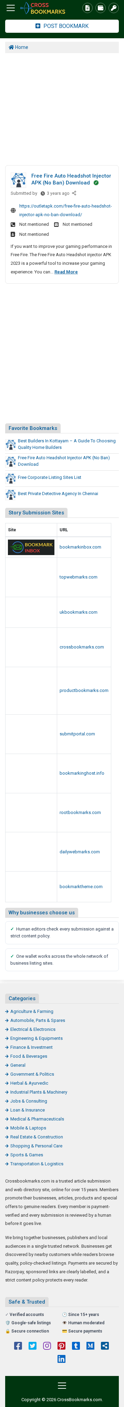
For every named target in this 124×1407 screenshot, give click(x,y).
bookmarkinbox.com (80, 547)
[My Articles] (87, 8)
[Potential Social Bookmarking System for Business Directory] (31, 887)
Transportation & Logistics (36, 1163)
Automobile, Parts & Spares (37, 1020)
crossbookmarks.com (82, 647)
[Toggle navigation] (10, 8)
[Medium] (90, 1347)
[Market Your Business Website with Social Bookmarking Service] (31, 773)
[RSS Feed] (105, 1347)
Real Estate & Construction (36, 1136)
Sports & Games (26, 1154)
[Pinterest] (61, 1347)
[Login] (113, 8)
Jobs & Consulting (28, 1101)
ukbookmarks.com (78, 612)
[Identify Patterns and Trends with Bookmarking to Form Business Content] (43, 8)
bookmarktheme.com (81, 886)
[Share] (75, 193)
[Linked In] (61, 1360)
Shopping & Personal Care (36, 1145)
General (17, 1065)
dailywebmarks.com (80, 851)
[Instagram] (47, 1347)
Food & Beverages (28, 1056)
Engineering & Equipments (36, 1038)
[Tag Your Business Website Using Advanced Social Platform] (31, 547)
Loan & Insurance (27, 1110)
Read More (66, 271)
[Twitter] (33, 1347)
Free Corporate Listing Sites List (49, 477)
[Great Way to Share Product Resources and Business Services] (31, 612)
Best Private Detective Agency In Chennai (58, 493)
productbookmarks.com (84, 690)
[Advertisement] (62, 108)
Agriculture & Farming (31, 1011)
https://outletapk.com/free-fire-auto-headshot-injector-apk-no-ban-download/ (65, 210)
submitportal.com (77, 733)
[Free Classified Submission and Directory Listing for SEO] (31, 734)
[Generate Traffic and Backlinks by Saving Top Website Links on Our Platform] (31, 577)
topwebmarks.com (78, 577)
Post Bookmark (65, 26)
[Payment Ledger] (100, 8)
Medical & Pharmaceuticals (37, 1119)
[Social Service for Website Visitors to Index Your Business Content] (31, 813)
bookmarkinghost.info (82, 773)
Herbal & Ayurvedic (29, 1083)
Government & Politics (32, 1074)
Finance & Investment (31, 1047)
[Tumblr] (76, 1347)
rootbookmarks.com (80, 812)
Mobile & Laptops (28, 1127)
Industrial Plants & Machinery (38, 1092)
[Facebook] (18, 1347)
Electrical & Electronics (32, 1029)
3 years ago (58, 195)
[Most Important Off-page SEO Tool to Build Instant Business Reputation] (31, 852)
